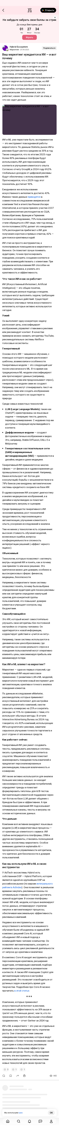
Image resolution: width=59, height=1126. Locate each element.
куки (20, 1113)
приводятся (34, 196)
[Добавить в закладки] (11, 1076)
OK (51, 1112)
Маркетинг (14, 50)
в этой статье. (22, 990)
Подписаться (49, 48)
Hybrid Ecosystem (19, 47)
